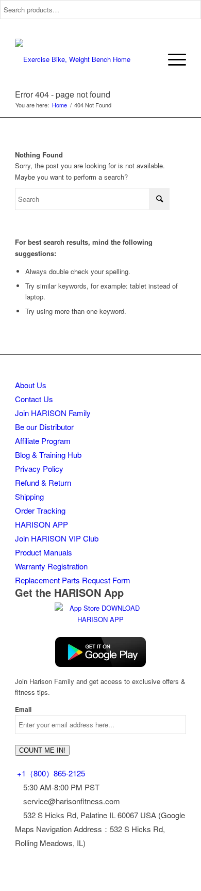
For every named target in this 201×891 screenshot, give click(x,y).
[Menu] (172, 59)
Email (23, 709)
